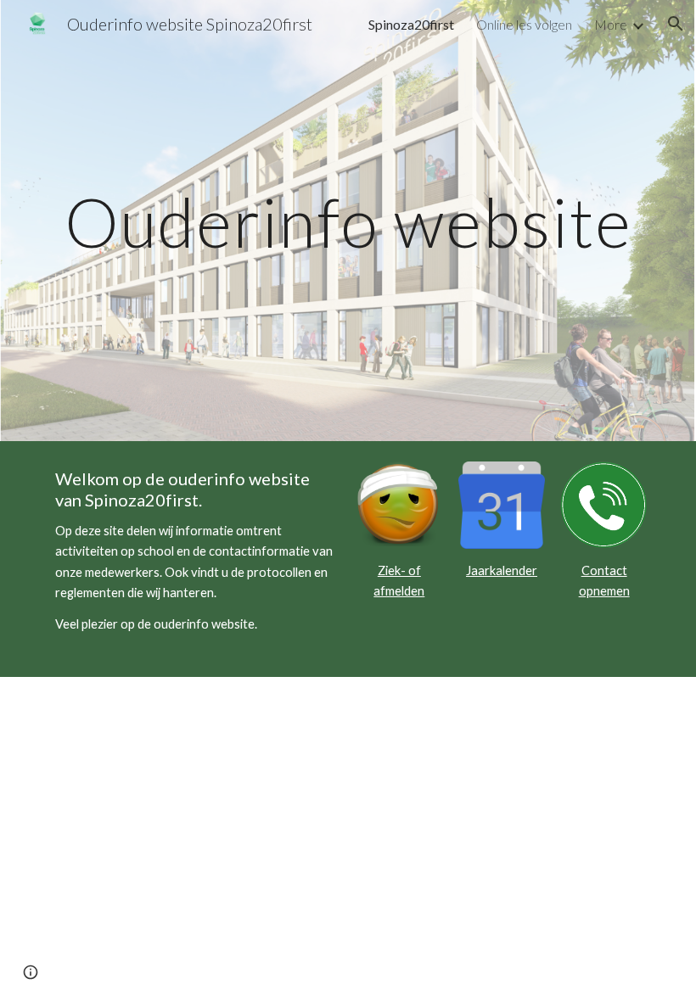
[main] (348, 220)
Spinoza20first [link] (411, 24)
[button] (675, 23)
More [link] (610, 24)
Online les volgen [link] (524, 24)
